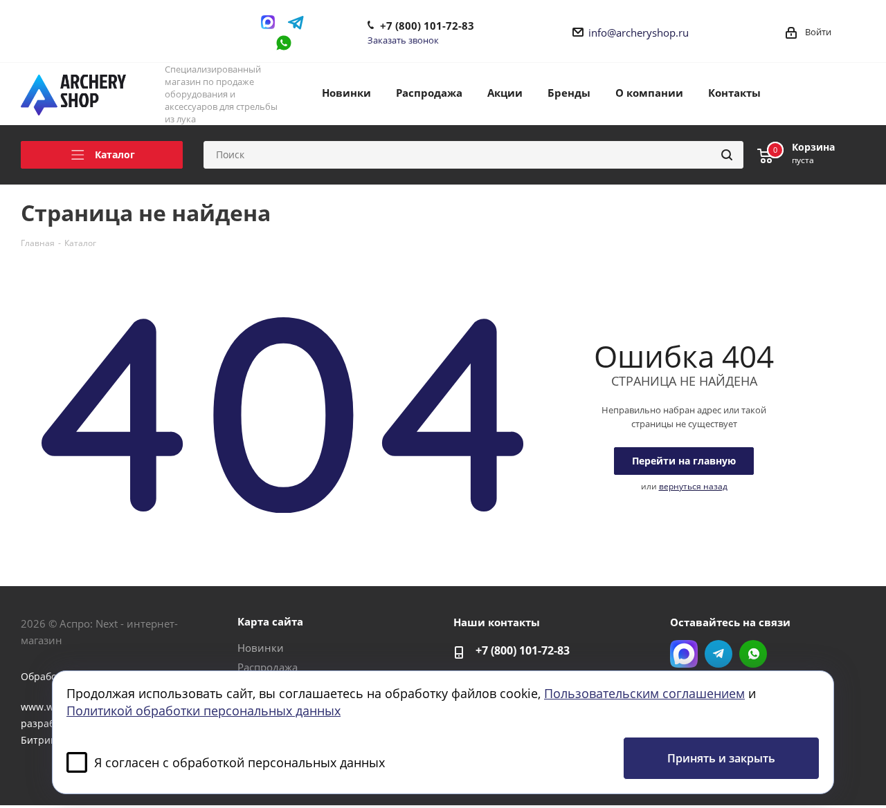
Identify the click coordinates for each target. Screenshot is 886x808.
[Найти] (726, 155)
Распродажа (267, 667)
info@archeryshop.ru (638, 32)
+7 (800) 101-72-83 (427, 25)
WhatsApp (283, 42)
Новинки (260, 648)
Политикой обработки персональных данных (203, 710)
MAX (271, 22)
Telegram (296, 22)
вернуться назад (693, 486)
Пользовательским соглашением (644, 693)
